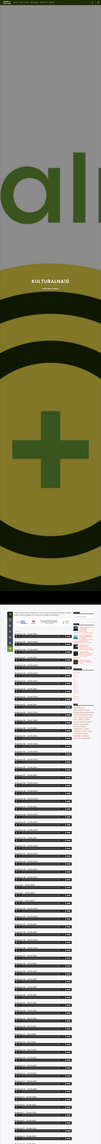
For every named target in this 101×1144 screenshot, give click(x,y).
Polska (86, 739)
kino (75, 729)
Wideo (52, 2)
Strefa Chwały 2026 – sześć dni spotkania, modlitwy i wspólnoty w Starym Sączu (83, 640)
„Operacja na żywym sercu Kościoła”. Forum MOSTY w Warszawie (86, 657)
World (74, 704)
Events (75, 684)
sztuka (84, 741)
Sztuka (75, 698)
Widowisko (85, 746)
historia (89, 727)
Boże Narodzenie (79, 718)
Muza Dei (83, 732)
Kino (74, 689)
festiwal (87, 720)
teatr (90, 741)
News (74, 693)
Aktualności (25, 2)
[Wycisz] (65, 646)
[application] (43, 646)
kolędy (80, 729)
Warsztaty (76, 702)
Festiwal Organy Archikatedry (83, 725)
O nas (17, 2)
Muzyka (89, 732)
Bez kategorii (76, 682)
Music (74, 691)
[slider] (69, 646)
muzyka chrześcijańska (81, 734)
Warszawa (77, 746)
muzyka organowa (80, 736)
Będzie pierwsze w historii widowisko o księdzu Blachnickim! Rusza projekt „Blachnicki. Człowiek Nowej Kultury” (83, 649)
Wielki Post (77, 748)
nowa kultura (78, 739)
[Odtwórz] (16, 646)
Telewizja (75, 700)
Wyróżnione (76, 709)
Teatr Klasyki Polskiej (81, 743)
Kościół (76, 732)
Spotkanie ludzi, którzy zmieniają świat (85, 672)
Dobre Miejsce (78, 720)
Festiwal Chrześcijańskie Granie (84, 722)
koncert (86, 729)
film (75, 727)
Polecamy (76, 695)
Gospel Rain (81, 727)
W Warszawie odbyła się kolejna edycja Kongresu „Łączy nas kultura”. (83, 665)
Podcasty (45, 2)
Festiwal (75, 686)
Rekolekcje (77, 741)
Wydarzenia (35, 2)
